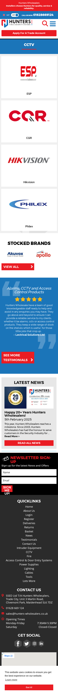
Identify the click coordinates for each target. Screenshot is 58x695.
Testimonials (29, 539)
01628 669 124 (15, 608)
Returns (29, 527)
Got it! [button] (29, 687)
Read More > (11, 436)
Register (29, 519)
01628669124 (43, 15)
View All (11, 267)
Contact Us (29, 544)
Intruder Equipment (29, 548)
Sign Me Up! (7, 488)
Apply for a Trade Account (29, 33)
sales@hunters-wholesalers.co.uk (27, 613)
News (29, 535)
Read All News (29, 443)
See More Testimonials (15, 357)
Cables (29, 572)
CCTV (29, 552)
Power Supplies (29, 564)
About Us (29, 510)
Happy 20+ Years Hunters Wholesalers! (25, 414)
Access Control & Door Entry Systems (29, 560)
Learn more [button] (11, 679)
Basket (29, 531)
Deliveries (29, 523)
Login (29, 515)
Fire (29, 556)
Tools (29, 577)
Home (29, 506)
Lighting (29, 568)
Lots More (29, 581)
